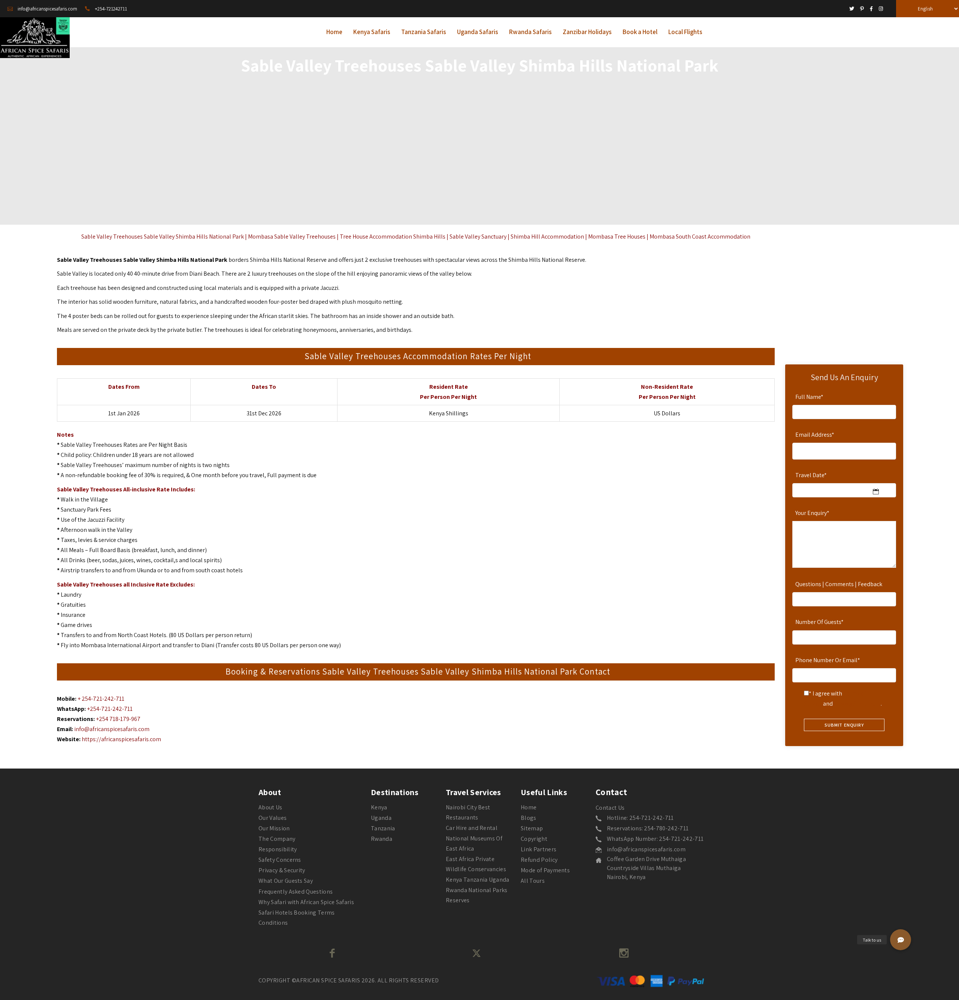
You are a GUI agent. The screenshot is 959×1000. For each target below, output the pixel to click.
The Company (277, 839)
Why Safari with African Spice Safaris (306, 902)
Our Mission (274, 828)
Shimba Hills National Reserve (546, 260)
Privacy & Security (281, 870)
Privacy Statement (857, 703)
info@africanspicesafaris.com (111, 729)
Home (528, 807)
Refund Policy (539, 860)
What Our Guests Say (285, 881)
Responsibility (277, 849)
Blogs (528, 818)
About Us (270, 807)
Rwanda (381, 839)
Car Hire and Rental (471, 828)
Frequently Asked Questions (295, 892)
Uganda (381, 818)
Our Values (272, 818)
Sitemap (532, 828)
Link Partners (538, 849)
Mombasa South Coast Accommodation (700, 236)
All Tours (533, 881)
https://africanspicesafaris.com (121, 739)
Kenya (379, 807)
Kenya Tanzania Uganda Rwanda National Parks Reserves (477, 890)
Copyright (534, 839)
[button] (900, 939)
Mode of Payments (545, 870)
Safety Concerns (279, 860)
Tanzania (383, 828)
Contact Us (610, 808)
